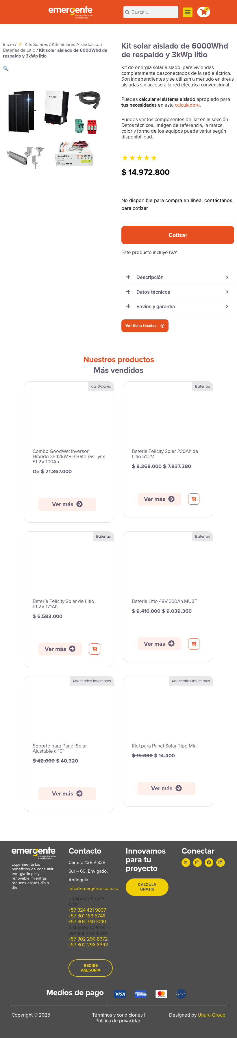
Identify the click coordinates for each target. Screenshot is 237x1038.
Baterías (202, 386)
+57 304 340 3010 (87, 921)
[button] (187, 12)
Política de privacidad (118, 1020)
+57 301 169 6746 (86, 915)
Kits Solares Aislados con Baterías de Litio (52, 47)
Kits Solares (101, 386)
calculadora (187, 105)
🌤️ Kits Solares (33, 44)
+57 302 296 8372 (88, 939)
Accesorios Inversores (92, 680)
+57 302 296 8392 (88, 944)
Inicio (8, 44)
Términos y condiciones (117, 1015)
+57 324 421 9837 (87, 910)
